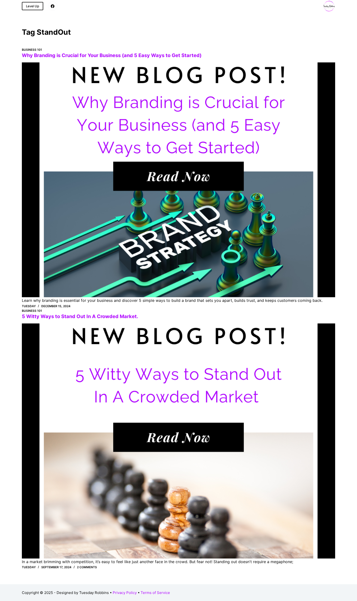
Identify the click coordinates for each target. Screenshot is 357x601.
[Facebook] (52, 6)
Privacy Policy (125, 592)
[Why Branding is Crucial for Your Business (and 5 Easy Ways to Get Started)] (178, 179)
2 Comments (87, 567)
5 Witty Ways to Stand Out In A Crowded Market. (80, 316)
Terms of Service (155, 592)
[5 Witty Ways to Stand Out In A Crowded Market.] (178, 441)
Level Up (32, 6)
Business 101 (32, 49)
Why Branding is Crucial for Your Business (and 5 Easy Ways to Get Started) (112, 55)
